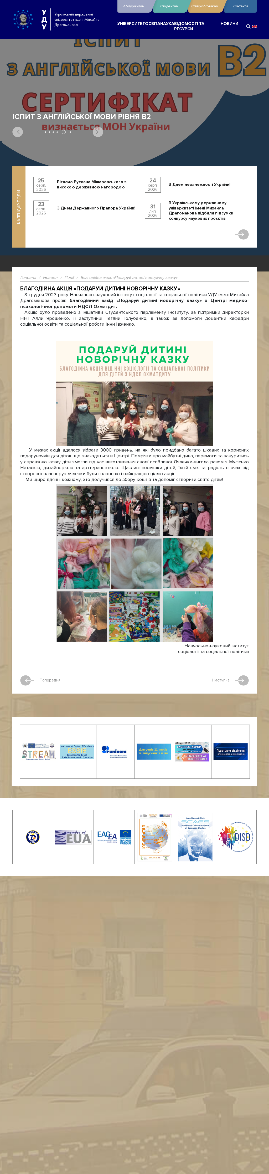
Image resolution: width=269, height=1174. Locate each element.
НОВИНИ (229, 23)
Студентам (169, 6)
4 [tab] (57, 132)
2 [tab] (49, 132)
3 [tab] (53, 132)
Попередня (49, 680)
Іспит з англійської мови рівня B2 (81, 116)
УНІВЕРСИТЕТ (131, 23)
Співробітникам (204, 6)
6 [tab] (70, 132)
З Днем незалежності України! (199, 184)
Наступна (221, 680)
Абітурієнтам (133, 6)
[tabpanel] (134, 150)
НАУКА (167, 23)
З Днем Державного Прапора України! (96, 208)
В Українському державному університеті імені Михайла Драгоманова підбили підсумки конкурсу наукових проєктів (201, 211)
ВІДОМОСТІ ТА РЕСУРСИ (189, 26)
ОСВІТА (152, 23)
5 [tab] (64, 132)
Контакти (240, 6)
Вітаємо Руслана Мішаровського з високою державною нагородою (92, 185)
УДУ (44, 19)
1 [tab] (45, 132)
